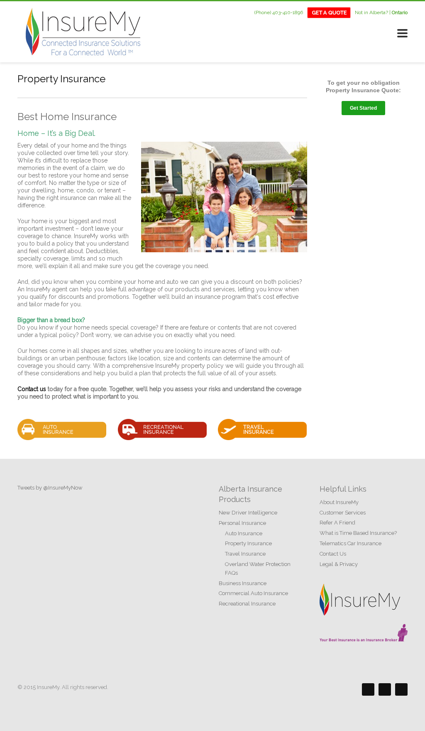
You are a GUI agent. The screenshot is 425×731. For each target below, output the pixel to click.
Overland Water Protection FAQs (258, 568)
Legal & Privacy (339, 564)
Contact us (31, 389)
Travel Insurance (245, 554)
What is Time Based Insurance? (358, 533)
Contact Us (333, 554)
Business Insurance (242, 583)
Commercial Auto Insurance (253, 593)
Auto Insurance (243, 533)
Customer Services (343, 512)
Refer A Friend (337, 522)
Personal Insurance (242, 523)
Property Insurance (248, 543)
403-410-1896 (287, 12)
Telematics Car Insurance (350, 543)
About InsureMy (339, 502)
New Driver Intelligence (248, 512)
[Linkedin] (401, 689)
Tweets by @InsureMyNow (50, 488)
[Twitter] (385, 689)
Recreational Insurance (247, 604)
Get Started (363, 108)
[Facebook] (368, 689)
